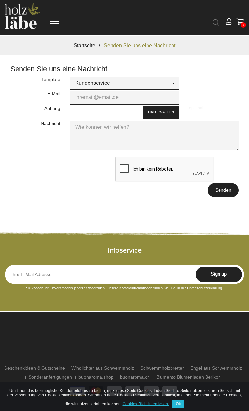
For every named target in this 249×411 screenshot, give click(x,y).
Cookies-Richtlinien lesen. (146, 404)
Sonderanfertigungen (50, 377)
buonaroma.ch (135, 377)
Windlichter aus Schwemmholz (102, 368)
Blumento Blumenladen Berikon (188, 377)
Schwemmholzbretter (162, 368)
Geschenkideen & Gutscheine (34, 368)
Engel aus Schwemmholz (216, 368)
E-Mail (53, 93)
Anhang (52, 108)
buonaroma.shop (95, 377)
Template (51, 79)
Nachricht (50, 123)
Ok (178, 404)
